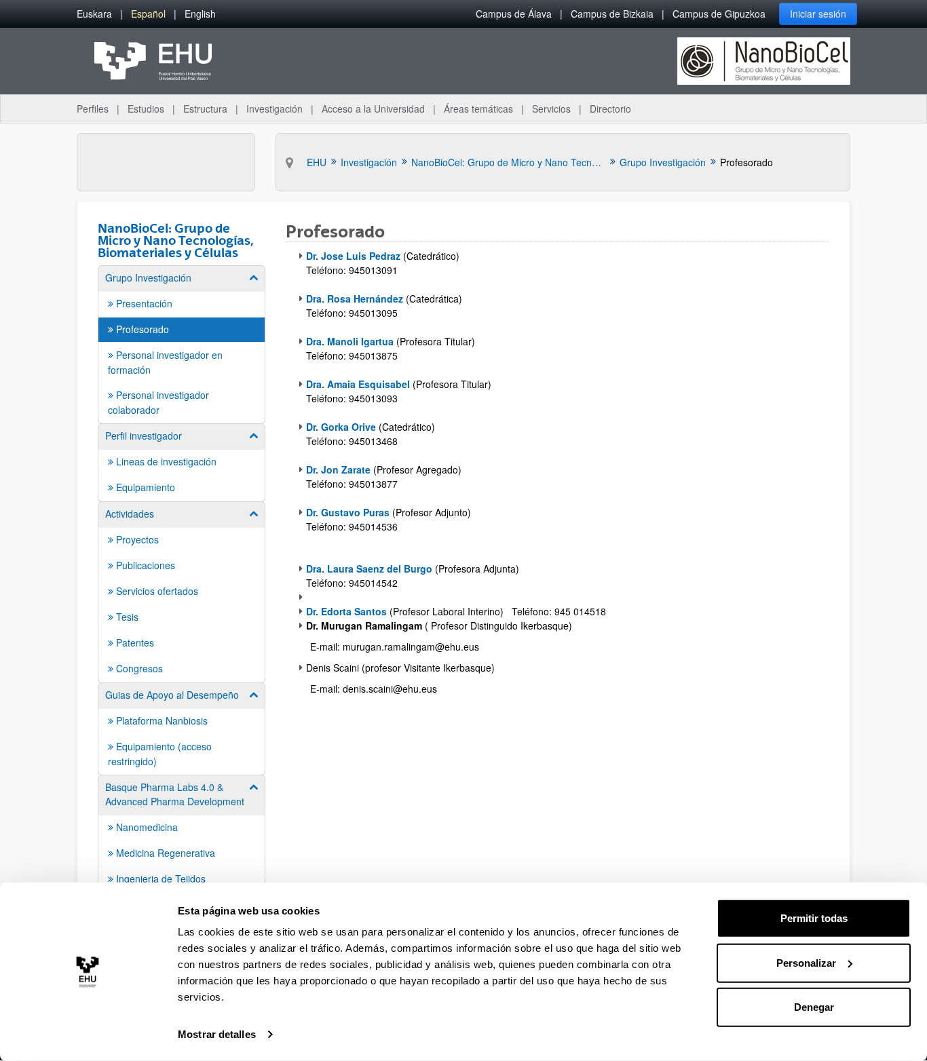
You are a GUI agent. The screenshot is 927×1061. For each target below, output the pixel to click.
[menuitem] (94, 14)
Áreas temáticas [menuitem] (478, 108)
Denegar (814, 1007)
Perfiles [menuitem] (93, 108)
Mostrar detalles (217, 1034)
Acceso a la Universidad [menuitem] (373, 108)
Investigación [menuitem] (274, 108)
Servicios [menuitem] (551, 108)
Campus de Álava (514, 13)
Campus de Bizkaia (612, 13)
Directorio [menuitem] (610, 108)
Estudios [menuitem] (146, 108)
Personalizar (806, 962)
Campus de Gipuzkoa (719, 13)
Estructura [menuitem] (205, 108)
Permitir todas (814, 918)
